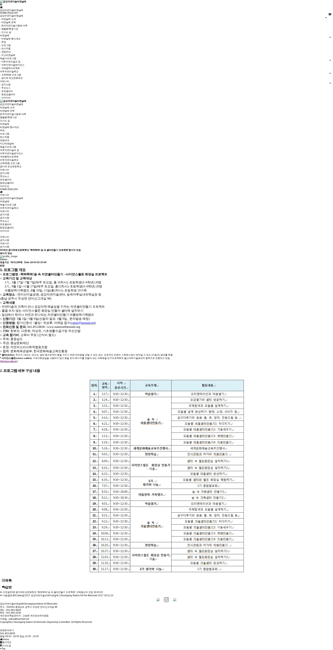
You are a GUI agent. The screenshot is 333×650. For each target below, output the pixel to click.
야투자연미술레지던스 (11, 153)
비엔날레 (4, 124)
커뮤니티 (4, 169)
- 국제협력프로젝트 (10, 68)
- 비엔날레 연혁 (8, 22)
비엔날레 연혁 (7, 110)
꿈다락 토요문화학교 (10, 166)
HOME (3, 13)
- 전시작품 (5, 48)
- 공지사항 (5, 84)
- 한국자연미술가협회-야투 (14, 25)
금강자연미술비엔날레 (11, 104)
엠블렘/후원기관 (8, 117)
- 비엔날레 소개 (8, 19)
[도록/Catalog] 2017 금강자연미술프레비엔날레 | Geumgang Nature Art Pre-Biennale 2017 (56, 595)
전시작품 (4, 137)
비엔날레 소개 (7, 107)
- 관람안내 (5, 52)
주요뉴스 (4, 176)
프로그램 (4, 133)
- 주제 (3, 42)
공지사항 (4, 173)
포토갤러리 (6, 179)
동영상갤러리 (7, 183)
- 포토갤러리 (6, 91)
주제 (2, 130)
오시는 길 (5, 120)
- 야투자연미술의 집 (10, 61)
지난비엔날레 (7, 143)
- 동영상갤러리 (7, 94)
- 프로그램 (5, 45)
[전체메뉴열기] (1, 4)
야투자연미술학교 (9, 160)
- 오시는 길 (5, 32)
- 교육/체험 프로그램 (10, 74)
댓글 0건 (4, 262)
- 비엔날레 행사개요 (10, 38)
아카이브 (4, 186)
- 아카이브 (5, 97)
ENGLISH (13, 13)
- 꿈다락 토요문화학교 (11, 78)
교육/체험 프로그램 (10, 163)
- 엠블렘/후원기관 (9, 29)
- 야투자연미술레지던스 (12, 65)
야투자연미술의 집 (9, 150)
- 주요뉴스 (5, 88)
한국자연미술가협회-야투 (13, 114)
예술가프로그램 (8, 147)
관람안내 (4, 140)
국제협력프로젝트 (9, 156)
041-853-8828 (7, 633)
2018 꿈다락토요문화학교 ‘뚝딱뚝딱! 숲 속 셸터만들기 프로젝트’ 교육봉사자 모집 (51, 592)
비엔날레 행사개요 (9, 127)
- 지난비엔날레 (7, 55)
